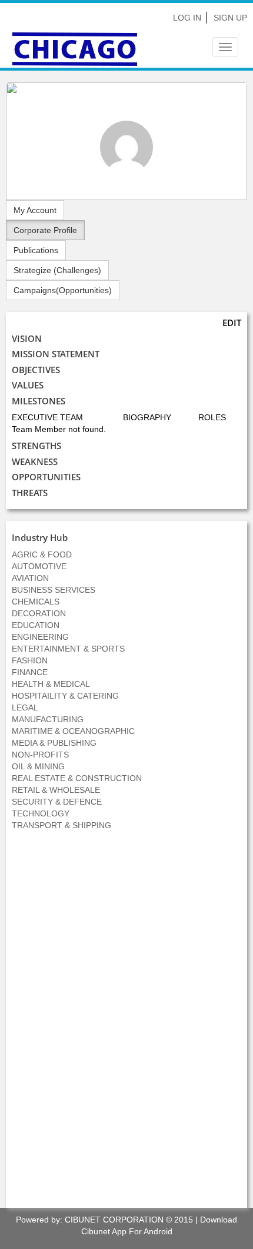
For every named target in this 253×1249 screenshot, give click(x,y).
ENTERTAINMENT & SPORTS (68, 648)
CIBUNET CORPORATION (114, 1219)
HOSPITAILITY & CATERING (65, 695)
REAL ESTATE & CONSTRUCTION (77, 778)
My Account (35, 210)
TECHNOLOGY (40, 813)
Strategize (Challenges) (57, 270)
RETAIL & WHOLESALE (56, 790)
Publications (36, 250)
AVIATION (30, 578)
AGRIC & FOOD (42, 554)
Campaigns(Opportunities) (63, 290)
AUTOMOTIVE (39, 566)
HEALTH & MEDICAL (51, 684)
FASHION (30, 660)
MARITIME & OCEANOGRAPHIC (73, 731)
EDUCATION (35, 625)
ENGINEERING (40, 637)
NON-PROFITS (40, 754)
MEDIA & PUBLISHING (54, 743)
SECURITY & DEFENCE (57, 801)
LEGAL (25, 707)
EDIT (231, 322)
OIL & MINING (38, 766)
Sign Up (230, 17)
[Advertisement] (126, 1025)
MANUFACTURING (48, 719)
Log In (187, 17)
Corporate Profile (45, 230)
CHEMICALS (35, 601)
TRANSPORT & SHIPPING (61, 825)
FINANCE (30, 672)
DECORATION (39, 613)
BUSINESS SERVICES (53, 589)
